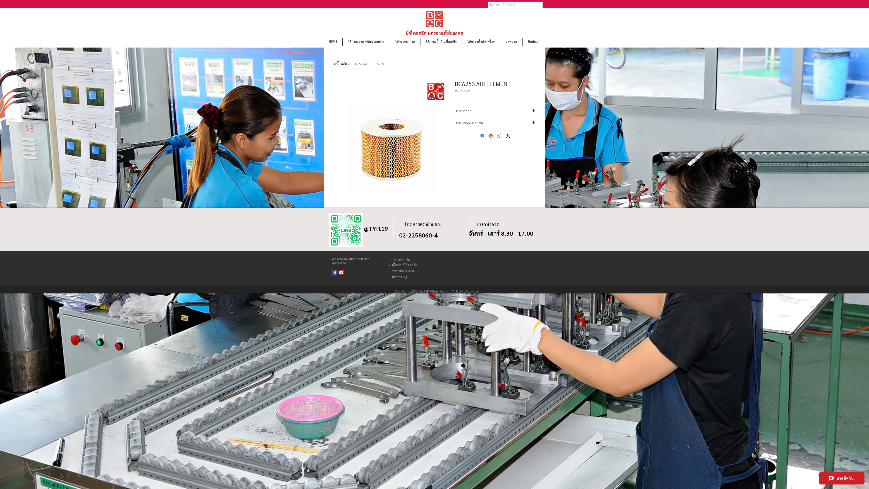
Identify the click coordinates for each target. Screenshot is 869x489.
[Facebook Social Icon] (334, 272)
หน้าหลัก (340, 63)
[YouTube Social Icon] (341, 272)
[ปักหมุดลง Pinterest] (491, 136)
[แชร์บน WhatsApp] (499, 136)
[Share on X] (508, 136)
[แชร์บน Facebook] (482, 136)
